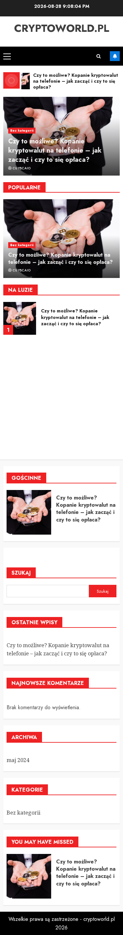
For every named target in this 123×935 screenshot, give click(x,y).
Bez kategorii (21, 130)
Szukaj (21, 573)
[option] (61, 136)
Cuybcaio (21, 168)
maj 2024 (18, 760)
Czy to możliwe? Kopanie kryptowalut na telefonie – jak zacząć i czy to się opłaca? (55, 150)
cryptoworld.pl (61, 28)
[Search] (98, 56)
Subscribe (115, 56)
